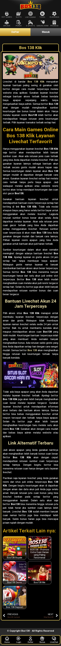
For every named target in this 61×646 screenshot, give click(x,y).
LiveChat (54, 642)
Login (18, 642)
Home (7, 642)
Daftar (30, 642)
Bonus (42, 642)
